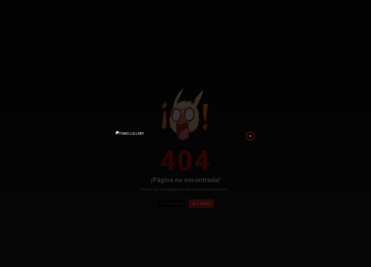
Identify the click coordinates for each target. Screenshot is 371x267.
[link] (185, 133)
